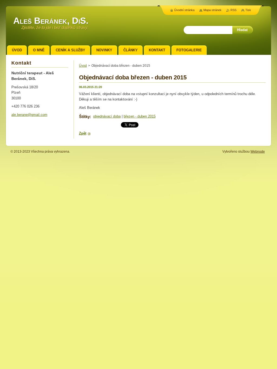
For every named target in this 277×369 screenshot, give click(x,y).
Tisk (248, 10)
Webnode (257, 151)
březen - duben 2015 (140, 116)
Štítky (84, 116)
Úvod (83, 65)
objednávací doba (107, 116)
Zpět (82, 133)
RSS (233, 10)
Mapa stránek (212, 10)
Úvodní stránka (184, 10)
